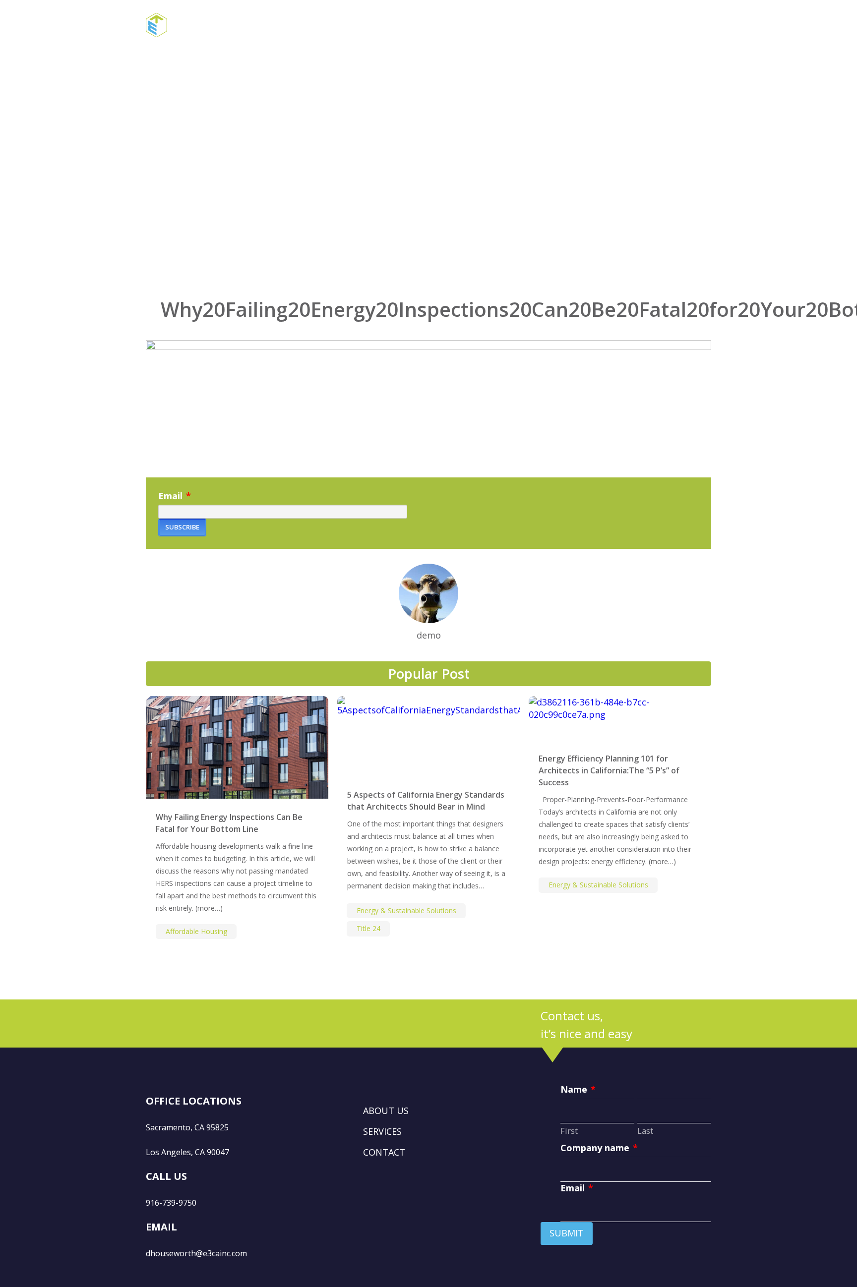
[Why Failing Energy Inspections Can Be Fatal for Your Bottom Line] (237, 747)
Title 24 (368, 928)
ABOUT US (386, 1110)
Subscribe (182, 527)
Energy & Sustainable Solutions (406, 910)
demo (429, 635)
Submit (567, 1233)
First (569, 1130)
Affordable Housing (196, 931)
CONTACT (384, 1152)
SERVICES (382, 1131)
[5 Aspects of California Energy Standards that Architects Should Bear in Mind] (428, 736)
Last (645, 1130)
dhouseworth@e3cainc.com (196, 1253)
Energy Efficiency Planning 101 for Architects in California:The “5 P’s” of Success (609, 770)
